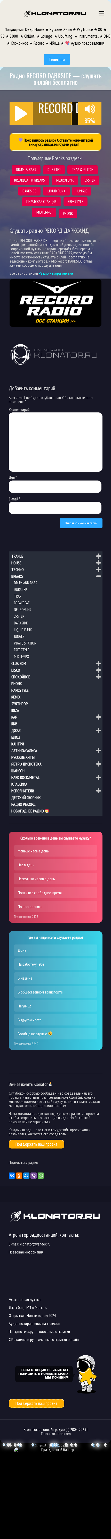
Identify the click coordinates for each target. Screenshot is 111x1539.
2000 (14, 36)
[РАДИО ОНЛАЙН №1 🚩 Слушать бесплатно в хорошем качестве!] (55, 13)
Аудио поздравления (87, 43)
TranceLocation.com (56, 1433)
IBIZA (15, 710)
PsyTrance (85, 29)
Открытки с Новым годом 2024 (32, 1315)
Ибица (55, 43)
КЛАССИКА (19, 784)
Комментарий (19, 410)
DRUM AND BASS (25, 582)
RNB (14, 723)
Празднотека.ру (21, 1331)
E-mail (14, 499)
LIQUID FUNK (23, 629)
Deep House (34, 29)
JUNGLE (19, 636)
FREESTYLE (21, 649)
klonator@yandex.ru (35, 1244)
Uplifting (65, 36)
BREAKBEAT (22, 602)
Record (39, 43)
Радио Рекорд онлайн (56, 273)
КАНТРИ (17, 743)
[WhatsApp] (41, 1175)
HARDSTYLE (20, 690)
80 (100, 29)
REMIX (15, 696)
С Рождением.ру (21, 1339)
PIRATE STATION (25, 643)
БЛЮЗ (15, 737)
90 (3, 36)
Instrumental (88, 36)
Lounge (47, 36)
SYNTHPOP (19, 703)
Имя (13, 478)
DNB (107, 36)
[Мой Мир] (26, 1175)
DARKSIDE (21, 623)
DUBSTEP (20, 589)
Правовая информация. (26, 1252)
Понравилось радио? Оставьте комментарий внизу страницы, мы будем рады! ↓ (58, 142)
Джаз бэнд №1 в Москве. (28, 1307)
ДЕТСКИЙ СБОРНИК (26, 797)
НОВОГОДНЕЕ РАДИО (28, 811)
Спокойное (19, 43)
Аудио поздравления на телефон (34, 1323)
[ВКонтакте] (12, 1175)
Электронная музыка (25, 1299)
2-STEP (19, 616)
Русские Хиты (61, 29)
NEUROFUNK (22, 609)
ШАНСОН (18, 770)
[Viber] (33, 1175)
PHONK (16, 683)
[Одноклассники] (19, 1175)
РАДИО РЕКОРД (23, 804)
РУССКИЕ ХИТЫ (23, 757)
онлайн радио (54, 1429)
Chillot (30, 36)
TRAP (17, 596)
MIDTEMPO (21, 656)
